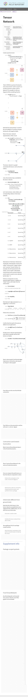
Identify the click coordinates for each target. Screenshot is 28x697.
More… (15, 9)
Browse (9, 9)
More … (14, 11)
